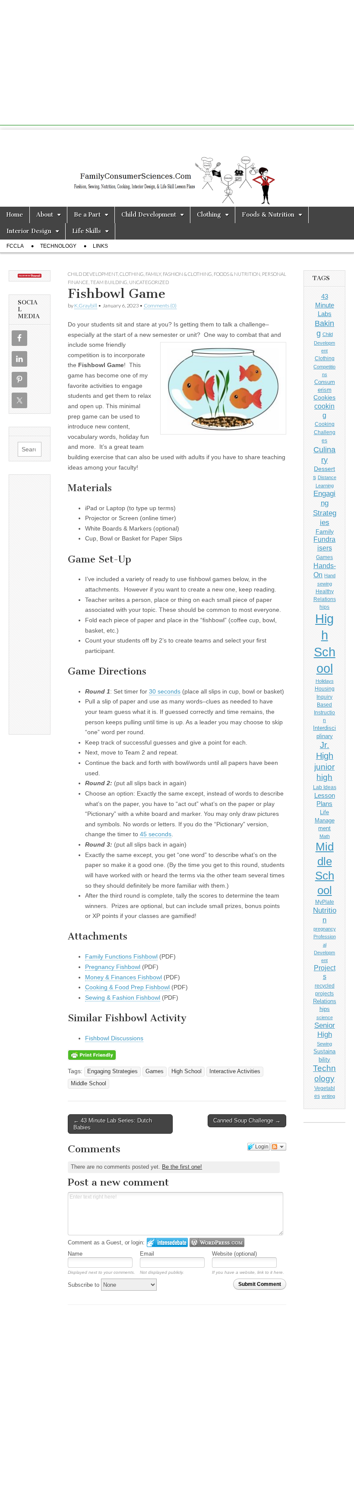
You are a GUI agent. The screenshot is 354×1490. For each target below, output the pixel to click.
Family (153, 274)
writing (328, 1096)
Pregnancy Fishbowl (112, 966)
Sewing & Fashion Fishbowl (122, 997)
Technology (58, 246)
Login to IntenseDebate (167, 1242)
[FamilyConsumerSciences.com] (177, 168)
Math (324, 836)
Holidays (325, 681)
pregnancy (324, 928)
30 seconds (164, 691)
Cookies (324, 397)
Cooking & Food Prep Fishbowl (127, 987)
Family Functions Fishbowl (121, 956)
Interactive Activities (234, 1071)
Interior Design (28, 231)
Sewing (324, 1043)
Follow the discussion (278, 1147)
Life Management (325, 820)
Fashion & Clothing (187, 274)
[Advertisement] (177, 64)
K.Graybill (85, 305)
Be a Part (87, 214)
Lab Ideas (324, 787)
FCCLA (15, 246)
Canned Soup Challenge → (247, 1120)
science (324, 1017)
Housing (325, 689)
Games (154, 1071)
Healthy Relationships (324, 599)
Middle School (88, 1084)
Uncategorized (149, 282)
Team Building (108, 282)
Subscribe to (84, 1285)
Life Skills (86, 231)
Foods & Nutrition (268, 214)
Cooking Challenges (324, 432)
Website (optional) (234, 1253)
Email (147, 1253)
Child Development (148, 214)
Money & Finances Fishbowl (123, 977)
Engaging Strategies (112, 1071)
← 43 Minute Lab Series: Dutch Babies (112, 1124)
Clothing (209, 214)
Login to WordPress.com (217, 1242)
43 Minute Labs (324, 305)
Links (100, 246)
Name (75, 1253)
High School (186, 1071)
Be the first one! (182, 1167)
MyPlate (324, 902)
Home (14, 214)
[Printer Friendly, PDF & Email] (92, 1054)
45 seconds (155, 834)
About (44, 214)
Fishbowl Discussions (114, 1038)
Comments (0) (160, 305)
